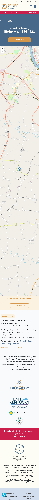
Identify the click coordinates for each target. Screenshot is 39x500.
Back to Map (8, 21)
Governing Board (10, 496)
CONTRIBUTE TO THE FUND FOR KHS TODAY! (19, 12)
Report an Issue (20, 306)
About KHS (10, 493)
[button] (19, 169)
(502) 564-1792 (19, 460)
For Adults (28, 493)
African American (17, 347)
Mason (7, 316)
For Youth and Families (28, 497)
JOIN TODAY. (19, 436)
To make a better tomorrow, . (19, 432)
